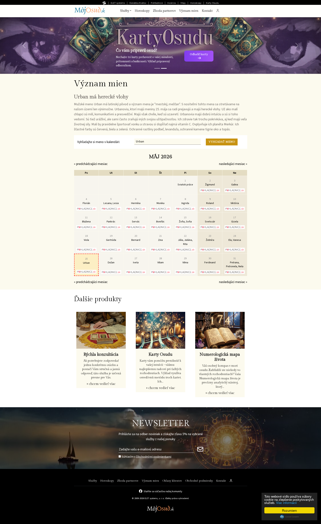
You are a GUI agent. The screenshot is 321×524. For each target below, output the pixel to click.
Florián (86, 201)
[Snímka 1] (157, 68)
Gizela (234, 220)
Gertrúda (111, 238)
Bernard (135, 238)
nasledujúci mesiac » (233, 164)
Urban (86, 261)
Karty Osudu (212, 3)
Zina (160, 238)
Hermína (135, 201)
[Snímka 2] (164, 68)
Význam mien (188, 11)
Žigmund (210, 183)
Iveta (136, 260)
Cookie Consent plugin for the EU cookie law (289, 517)
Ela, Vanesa (234, 238)
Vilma (185, 260)
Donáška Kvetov (137, 3)
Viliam (160, 260)
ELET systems (118, 3)
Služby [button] (124, 11)
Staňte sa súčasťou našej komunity (163, 491)
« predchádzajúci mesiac (91, 164)
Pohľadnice (157, 3)
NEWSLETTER (160, 423)
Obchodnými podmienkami (153, 456)
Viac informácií (286, 502)
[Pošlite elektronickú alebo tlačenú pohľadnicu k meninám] (210, 190)
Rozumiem (289, 510)
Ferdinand (209, 260)
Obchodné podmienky (199, 480)
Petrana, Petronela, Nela (234, 262)
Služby (92, 480)
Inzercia (171, 3)
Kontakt (207, 11)
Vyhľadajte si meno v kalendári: (98, 142)
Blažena (86, 220)
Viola (86, 238)
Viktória (235, 201)
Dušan (111, 260)
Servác (136, 220)
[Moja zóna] (217, 11)
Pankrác (111, 220)
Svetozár (210, 220)
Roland (210, 201)
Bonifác (160, 220)
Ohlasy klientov (172, 480)
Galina (234, 183)
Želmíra (210, 238)
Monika (160, 201)
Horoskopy (195, 3)
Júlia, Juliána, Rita (185, 240)
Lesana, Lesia (111, 201)
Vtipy (183, 3)
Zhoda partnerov (164, 11)
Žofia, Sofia (185, 220)
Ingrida (185, 201)
